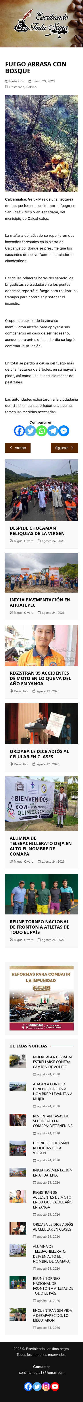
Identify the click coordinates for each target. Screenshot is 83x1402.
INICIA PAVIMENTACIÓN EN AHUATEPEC (40, 602)
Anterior (20, 448)
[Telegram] (52, 430)
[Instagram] (46, 1386)
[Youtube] (54, 1386)
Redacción (16, 81)
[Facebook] (19, 430)
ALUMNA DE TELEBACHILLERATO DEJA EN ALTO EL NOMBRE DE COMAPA (41, 846)
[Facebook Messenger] (63, 430)
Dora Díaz (21, 691)
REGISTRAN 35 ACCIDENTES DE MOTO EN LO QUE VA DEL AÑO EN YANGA (40, 678)
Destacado (16, 87)
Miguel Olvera (23, 541)
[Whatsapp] (41, 430)
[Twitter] (30, 430)
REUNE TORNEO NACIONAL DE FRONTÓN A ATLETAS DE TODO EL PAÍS (39, 927)
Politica (31, 87)
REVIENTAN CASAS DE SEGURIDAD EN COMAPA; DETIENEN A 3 (53, 1121)
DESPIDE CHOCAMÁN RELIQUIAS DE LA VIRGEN (37, 530)
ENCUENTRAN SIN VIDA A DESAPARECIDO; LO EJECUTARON (52, 1315)
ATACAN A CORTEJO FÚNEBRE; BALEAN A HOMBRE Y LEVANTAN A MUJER (52, 1091)
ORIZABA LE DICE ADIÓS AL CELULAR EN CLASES (39, 754)
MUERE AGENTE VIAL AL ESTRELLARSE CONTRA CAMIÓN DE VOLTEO (53, 1062)
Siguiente (61, 448)
